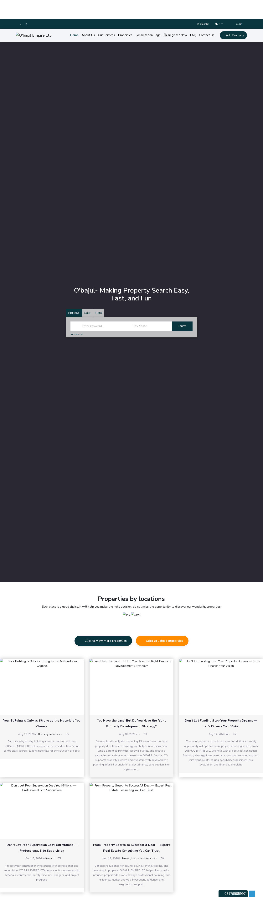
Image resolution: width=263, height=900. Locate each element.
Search (182, 326)
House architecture (143, 858)
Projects (74, 313)
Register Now (177, 35)
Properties (125, 35)
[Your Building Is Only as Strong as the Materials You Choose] (42, 687)
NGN (218, 23)
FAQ (193, 35)
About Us (88, 35)
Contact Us (206, 35)
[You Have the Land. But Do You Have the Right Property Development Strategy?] (131, 687)
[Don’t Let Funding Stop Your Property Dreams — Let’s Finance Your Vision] (221, 687)
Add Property (234, 35)
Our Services (106, 35)
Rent (98, 313)
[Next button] (21, 24)
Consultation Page (148, 35)
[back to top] (252, 894)
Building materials (49, 734)
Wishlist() (202, 23)
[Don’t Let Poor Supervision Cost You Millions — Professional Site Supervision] (42, 811)
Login (238, 23)
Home (74, 35)
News (49, 858)
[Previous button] (26, 24)
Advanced (77, 334)
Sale (87, 313)
